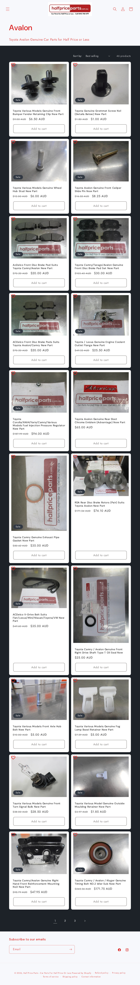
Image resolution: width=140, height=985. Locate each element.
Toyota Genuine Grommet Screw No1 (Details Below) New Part (98, 112)
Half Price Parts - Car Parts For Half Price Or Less (47, 973)
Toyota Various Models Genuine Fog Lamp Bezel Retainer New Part (97, 728)
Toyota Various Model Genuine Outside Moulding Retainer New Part (100, 805)
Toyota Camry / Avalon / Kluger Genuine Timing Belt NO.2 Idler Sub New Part (100, 882)
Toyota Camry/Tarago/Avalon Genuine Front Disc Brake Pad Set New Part (99, 266)
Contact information (91, 976)
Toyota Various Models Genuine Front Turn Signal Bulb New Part (37, 805)
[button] (8, 9)
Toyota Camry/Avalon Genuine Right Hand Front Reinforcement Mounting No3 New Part (36, 883)
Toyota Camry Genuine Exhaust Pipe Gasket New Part (36, 539)
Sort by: (77, 56)
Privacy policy (119, 972)
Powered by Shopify (81, 973)
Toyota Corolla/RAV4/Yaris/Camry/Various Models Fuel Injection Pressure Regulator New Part (39, 424)
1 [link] (55, 921)
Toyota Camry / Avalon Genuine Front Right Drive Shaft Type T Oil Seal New (99, 651)
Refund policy (101, 972)
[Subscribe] (71, 949)
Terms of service (51, 976)
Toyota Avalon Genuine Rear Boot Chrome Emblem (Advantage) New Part (100, 421)
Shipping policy (70, 976)
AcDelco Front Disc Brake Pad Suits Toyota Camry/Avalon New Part (35, 266)
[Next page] (85, 921)
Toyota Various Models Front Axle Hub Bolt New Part (37, 728)
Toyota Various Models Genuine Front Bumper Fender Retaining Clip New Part (38, 112)
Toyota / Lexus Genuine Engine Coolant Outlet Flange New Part (100, 343)
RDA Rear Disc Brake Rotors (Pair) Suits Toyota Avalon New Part (100, 504)
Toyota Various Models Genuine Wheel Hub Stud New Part (37, 189)
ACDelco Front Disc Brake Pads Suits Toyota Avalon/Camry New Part (36, 343)
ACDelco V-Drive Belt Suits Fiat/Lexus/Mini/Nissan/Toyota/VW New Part (39, 617)
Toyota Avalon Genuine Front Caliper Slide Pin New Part (98, 189)
